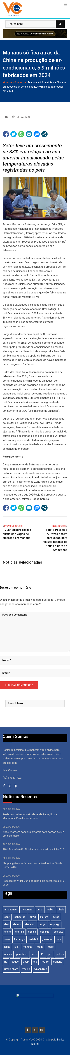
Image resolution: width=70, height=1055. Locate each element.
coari (7, 916)
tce (35, 961)
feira (7, 939)
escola (32, 931)
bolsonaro (26, 909)
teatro (45, 961)
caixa (50, 909)
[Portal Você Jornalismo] (6, 116)
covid (33, 916)
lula (16, 946)
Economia (20, 82)
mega (40, 946)
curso (56, 916)
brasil (40, 909)
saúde (15, 961)
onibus (8, 954)
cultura (44, 916)
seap (26, 961)
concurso (19, 916)
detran (17, 924)
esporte (44, 931)
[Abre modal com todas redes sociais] (44, 134)
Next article (59, 525)
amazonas (10, 909)
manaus (27, 946)
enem (7, 931)
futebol (33, 939)
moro (51, 946)
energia (19, 931)
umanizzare (11, 969)
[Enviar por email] (29, 134)
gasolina (47, 939)
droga (42, 924)
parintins (21, 954)
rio (5, 961)
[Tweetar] (13, 134)
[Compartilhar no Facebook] (6, 134)
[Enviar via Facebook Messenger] (37, 134)
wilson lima (40, 969)
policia (60, 954)
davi (6, 924)
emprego (55, 924)
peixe (34, 954)
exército (58, 931)
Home (8, 82)
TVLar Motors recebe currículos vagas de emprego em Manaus (17, 534)
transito (57, 961)
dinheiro (29, 924)
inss (58, 939)
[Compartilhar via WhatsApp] (21, 134)
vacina (26, 969)
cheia (61, 909)
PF (42, 954)
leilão (7, 946)
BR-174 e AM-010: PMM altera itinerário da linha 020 (33, 849)
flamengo (19, 939)
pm (50, 954)
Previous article (13, 525)
